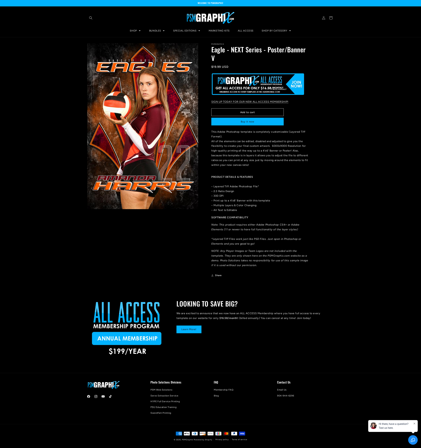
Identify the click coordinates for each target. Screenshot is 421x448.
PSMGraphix (187, 440)
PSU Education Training (163, 407)
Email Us (282, 389)
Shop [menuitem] (133, 30)
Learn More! (189, 329)
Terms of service (239, 439)
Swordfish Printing (160, 413)
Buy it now (247, 121)
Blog (216, 395)
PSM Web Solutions (161, 389)
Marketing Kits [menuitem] (219, 30)
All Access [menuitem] (245, 30)
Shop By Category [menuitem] (274, 30)
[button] (90, 18)
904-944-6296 (285, 395)
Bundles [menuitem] (155, 30)
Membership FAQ (223, 389)
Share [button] (218, 275)
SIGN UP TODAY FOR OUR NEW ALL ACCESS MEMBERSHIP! (249, 101)
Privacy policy (222, 439)
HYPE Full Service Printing (165, 401)
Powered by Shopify (203, 440)
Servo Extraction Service (164, 395)
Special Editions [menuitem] (185, 30)
